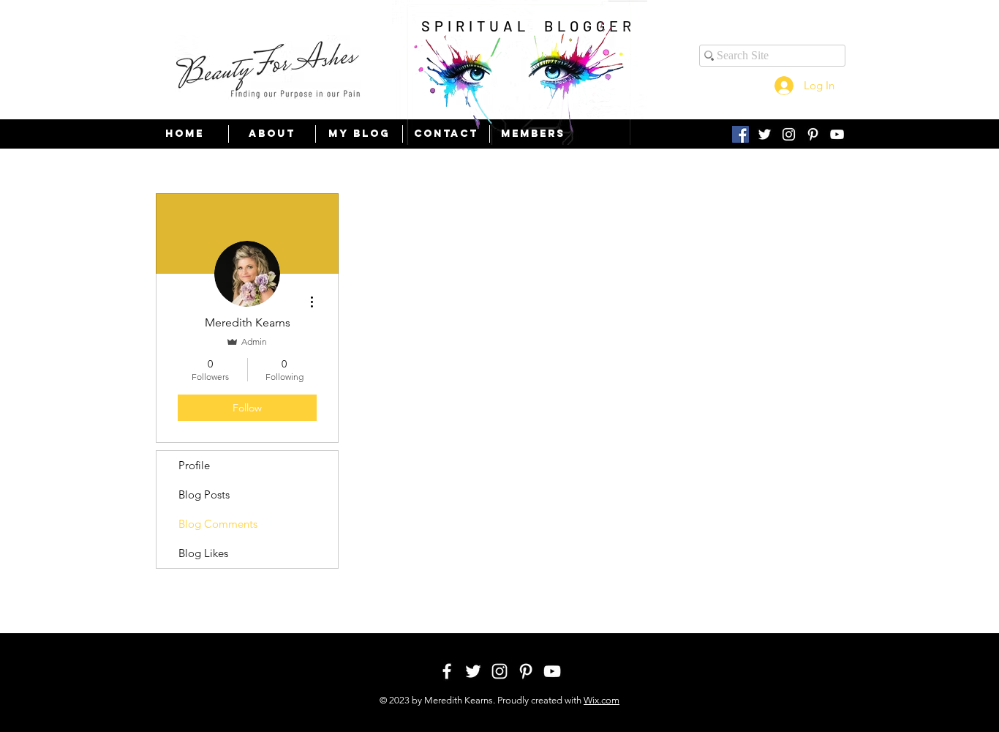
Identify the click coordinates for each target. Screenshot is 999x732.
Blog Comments (217, 524)
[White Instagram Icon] (788, 134)
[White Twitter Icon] (764, 134)
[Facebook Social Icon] (740, 134)
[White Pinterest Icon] (812, 134)
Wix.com (601, 700)
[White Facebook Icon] (447, 671)
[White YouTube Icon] (837, 134)
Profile (194, 465)
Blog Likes (203, 553)
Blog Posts (204, 494)
